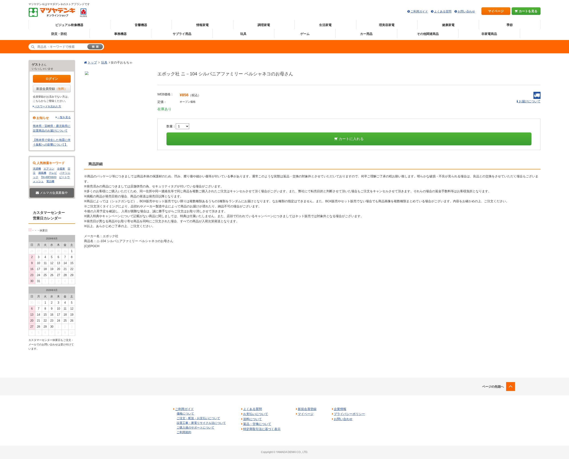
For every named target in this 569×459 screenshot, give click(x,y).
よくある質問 (442, 11)
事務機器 (120, 34)
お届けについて (529, 101)
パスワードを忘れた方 (47, 106)
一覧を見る (64, 117)
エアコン (49, 168)
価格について (185, 413)
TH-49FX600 (48, 177)
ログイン (52, 78)
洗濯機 (37, 168)
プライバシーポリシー (349, 414)
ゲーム (305, 34)
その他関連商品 (428, 34)
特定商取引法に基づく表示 (261, 429)
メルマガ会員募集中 (53, 192)
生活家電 (325, 25)
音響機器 (141, 25)
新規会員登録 (51, 88)
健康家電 (448, 25)
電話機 (50, 181)
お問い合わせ (466, 11)
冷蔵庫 (61, 168)
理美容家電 (387, 25)
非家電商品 (489, 34)
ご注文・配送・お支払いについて (198, 418)
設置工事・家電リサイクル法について (201, 423)
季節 (510, 25)
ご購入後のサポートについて (195, 427)
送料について (252, 419)
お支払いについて (255, 414)
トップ (92, 62)
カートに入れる (351, 139)
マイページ (496, 11)
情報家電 (202, 25)
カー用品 (366, 34)
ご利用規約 (184, 432)
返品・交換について (257, 424)
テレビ (53, 172)
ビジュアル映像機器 (69, 25)
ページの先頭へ (493, 386)
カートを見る (527, 11)
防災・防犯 (59, 34)
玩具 (243, 34)
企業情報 (340, 409)
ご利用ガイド (419, 11)
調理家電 (264, 25)
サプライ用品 (182, 34)
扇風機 (42, 172)
